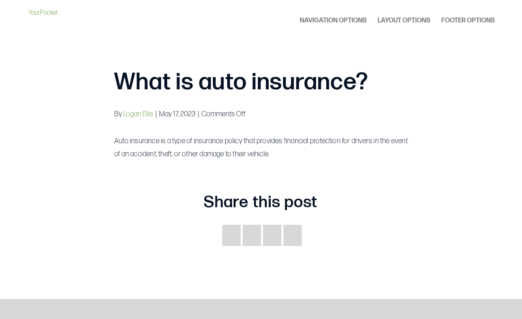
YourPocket (43, 13)
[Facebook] (231, 235)
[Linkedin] (292, 235)
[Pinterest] (272, 235)
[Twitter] (252, 235)
